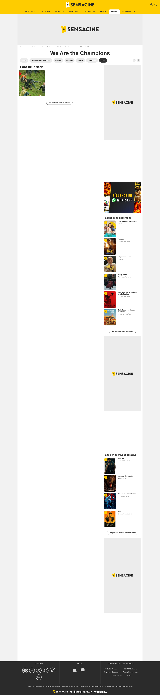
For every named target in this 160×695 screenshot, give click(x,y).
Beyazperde (109, 672)
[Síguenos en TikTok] (53, 670)
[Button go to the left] (134, 60)
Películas (30, 12)
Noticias (59, 12)
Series (114, 12)
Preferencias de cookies (124, 686)
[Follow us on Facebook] (32, 670)
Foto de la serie (32, 67)
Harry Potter (122, 274)
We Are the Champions (67, 47)
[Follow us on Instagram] (46, 670)
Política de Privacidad (83, 686)
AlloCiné (108, 669)
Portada (22, 47)
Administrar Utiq (97, 686)
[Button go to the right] (138, 60)
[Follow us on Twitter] (39, 670)
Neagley (121, 239)
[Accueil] (80, 5)
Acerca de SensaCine (35, 686)
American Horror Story (127, 494)
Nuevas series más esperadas (123, 331)
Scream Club (128, 12)
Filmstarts (127, 669)
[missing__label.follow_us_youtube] (25, 670)
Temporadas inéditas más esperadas (122, 533)
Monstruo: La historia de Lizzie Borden (127, 293)
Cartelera (45, 12)
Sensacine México (118, 675)
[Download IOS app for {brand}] (76, 670)
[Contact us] (39, 677)
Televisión (89, 12)
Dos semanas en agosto (127, 221)
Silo (119, 511)
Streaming (74, 12)
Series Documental (53, 47)
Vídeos (103, 12)
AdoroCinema (128, 672)
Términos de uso (67, 686)
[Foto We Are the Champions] (32, 83)
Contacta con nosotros (52, 686)
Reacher (121, 458)
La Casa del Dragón (125, 476)
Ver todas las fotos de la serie (59, 103)
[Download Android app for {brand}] (84, 670)
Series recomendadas (39, 47)
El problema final (124, 257)
